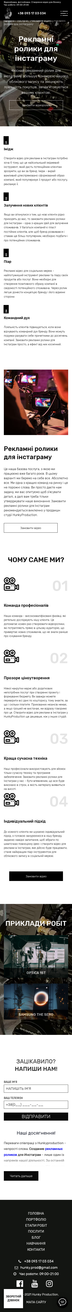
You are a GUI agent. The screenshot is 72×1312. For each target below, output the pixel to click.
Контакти (36, 1250)
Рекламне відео (40, 20)
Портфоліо (36, 1219)
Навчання (36, 1243)
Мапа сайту (36, 1302)
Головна (9, 20)
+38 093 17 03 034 (32, 13)
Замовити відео (30, 528)
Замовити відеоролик (36, 105)
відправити (36, 1116)
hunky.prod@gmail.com (39, 1267)
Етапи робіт (36, 1225)
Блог (36, 1237)
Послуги (22, 20)
